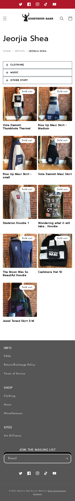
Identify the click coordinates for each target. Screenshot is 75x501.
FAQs (7, 356)
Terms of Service (14, 373)
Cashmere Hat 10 (50, 272)
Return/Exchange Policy (19, 364)
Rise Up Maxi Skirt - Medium (52, 127)
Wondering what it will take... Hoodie (54, 224)
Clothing (9, 396)
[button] (5, 18)
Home (7, 51)
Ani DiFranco (12, 435)
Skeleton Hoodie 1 (16, 223)
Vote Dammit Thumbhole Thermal (16, 127)
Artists (20, 51)
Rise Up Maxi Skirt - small (17, 175)
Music (8, 404)
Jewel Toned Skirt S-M (18, 321)
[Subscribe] (66, 458)
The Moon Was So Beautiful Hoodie (15, 273)
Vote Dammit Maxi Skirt (55, 174)
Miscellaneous (13, 413)
